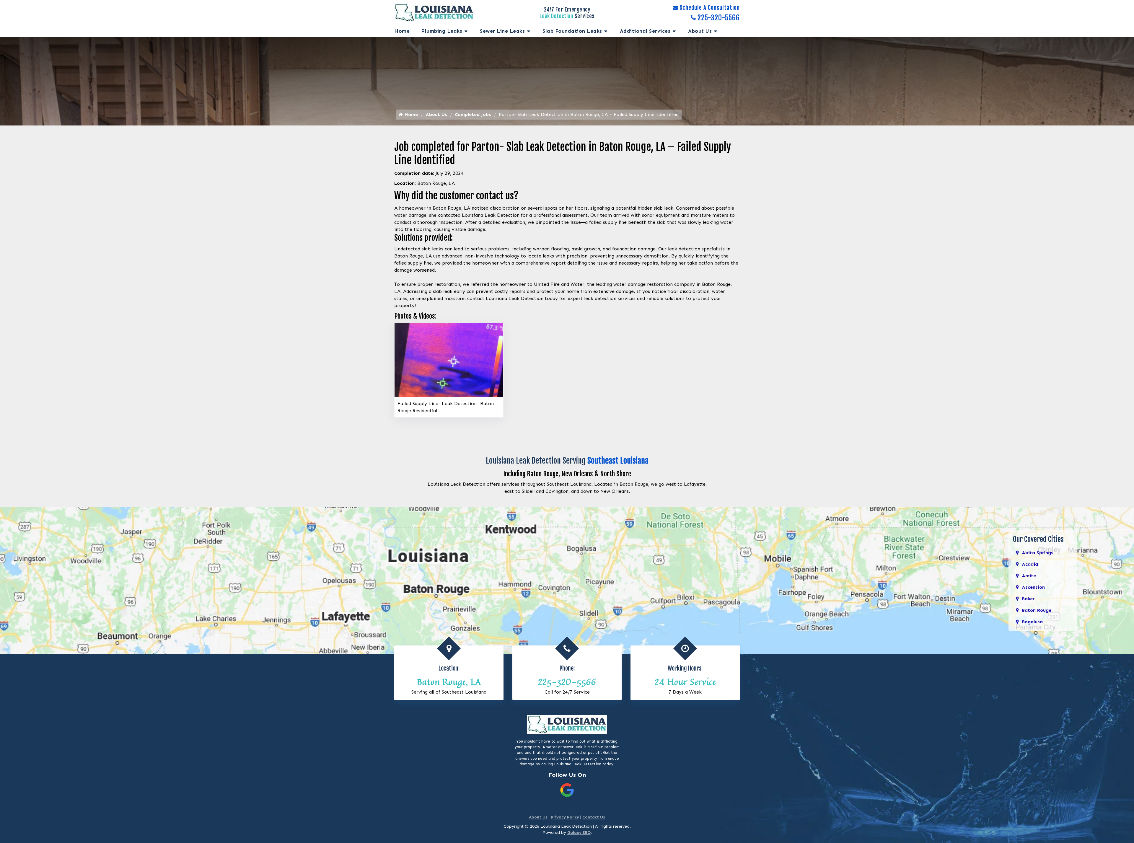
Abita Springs (1037, 552)
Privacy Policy (565, 817)
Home (402, 31)
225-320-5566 (719, 17)
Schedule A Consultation (710, 7)
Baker (1028, 598)
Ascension (1033, 587)
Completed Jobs (473, 114)
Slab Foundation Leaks (572, 31)
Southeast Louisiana (618, 460)
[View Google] (567, 790)
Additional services (645, 31)
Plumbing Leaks (441, 31)
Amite (1029, 575)
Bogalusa (1032, 621)
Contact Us (593, 817)
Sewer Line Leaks (502, 31)
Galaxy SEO (579, 832)
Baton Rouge (1036, 610)
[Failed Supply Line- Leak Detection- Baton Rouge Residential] (449, 360)
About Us (700, 31)
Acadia (1030, 564)
